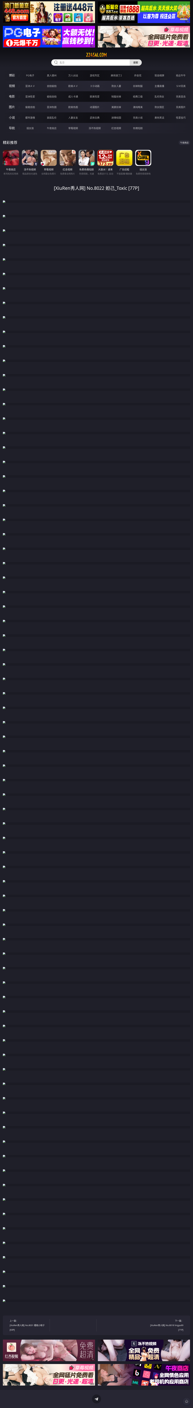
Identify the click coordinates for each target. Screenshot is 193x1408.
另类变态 (181, 96)
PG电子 (30, 75)
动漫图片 (95, 107)
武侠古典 (95, 117)
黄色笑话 (159, 117)
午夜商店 (52, 128)
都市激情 (30, 117)
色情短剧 (138, 128)
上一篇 (27, 1325)
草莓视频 (73, 128)
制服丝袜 (116, 96)
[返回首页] (186, 1401)
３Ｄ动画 (95, 86)
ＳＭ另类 (181, 86)
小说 (12, 118)
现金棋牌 (159, 75)
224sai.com (96, 55)
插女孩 (30, 128)
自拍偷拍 (52, 86)
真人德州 (52, 75)
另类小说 (138, 117)
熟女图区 (159, 107)
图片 (12, 107)
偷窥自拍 (30, 107)
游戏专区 (95, 75)
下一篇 (166, 1325)
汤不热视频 (95, 128)
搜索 (135, 62)
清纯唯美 (138, 107)
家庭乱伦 (52, 117)
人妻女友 (73, 117)
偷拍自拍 (52, 96)
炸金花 (137, 75)
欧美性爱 (95, 96)
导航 (12, 128)
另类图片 (181, 107)
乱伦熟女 (159, 96)
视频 (12, 86)
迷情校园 (116, 117)
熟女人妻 (116, 86)
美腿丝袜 (116, 107)
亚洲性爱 (30, 96)
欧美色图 (73, 107)
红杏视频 (116, 128)
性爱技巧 (181, 117)
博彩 (12, 75)
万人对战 (73, 75)
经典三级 (138, 96)
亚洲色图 (52, 107)
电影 (12, 96)
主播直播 (159, 86)
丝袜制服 (138, 86)
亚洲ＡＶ (30, 86)
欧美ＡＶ (73, 86)
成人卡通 (73, 96)
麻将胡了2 (116, 75)
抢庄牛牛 (181, 75)
